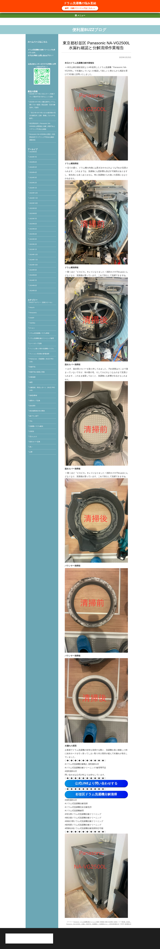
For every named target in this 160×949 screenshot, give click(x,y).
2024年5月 (33, 290)
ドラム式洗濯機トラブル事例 (39, 333)
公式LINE (31, 64)
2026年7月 (33, 157)
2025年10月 (33, 203)
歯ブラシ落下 (34, 416)
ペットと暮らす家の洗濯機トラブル (41, 348)
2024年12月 (33, 254)
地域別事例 (33, 395)
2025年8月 (33, 213)
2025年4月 (33, 234)
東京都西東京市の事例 (37, 411)
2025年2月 (33, 244)
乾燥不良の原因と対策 (37, 372)
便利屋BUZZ (128, 924)
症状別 (115, 922)
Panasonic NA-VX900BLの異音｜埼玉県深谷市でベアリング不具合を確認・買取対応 (42, 137)
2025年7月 (33, 218)
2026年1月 (33, 188)
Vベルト (32, 328)
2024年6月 (33, 285)
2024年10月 (33, 265)
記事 (30, 452)
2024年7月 (33, 280)
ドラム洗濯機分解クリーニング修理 (89, 922)
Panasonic (76, 922)
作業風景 (102, 922)
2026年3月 (33, 177)
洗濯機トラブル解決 (36, 426)
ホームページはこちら (37, 41)
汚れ (30, 421)
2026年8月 (33, 152)
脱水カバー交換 (34, 442)
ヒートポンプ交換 (35, 343)
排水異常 (110, 922)
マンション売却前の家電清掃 (39, 354)
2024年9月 (33, 270)
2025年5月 (33, 229)
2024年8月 (33, 275)
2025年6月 (33, 224)
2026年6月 (33, 162)
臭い (30, 447)
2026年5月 (33, 167)
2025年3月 (33, 239)
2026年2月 (33, 183)
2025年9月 (33, 208)
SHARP (31, 318)
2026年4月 (33, 172)
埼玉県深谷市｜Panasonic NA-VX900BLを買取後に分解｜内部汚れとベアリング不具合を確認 (42, 126)
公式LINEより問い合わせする (96, 783)
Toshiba (32, 323)
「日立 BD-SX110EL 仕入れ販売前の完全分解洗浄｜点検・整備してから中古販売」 (42, 115)
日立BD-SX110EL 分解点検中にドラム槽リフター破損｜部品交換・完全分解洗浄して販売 (42, 104)
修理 (106, 922)
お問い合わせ (43, 55)
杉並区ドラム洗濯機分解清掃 (96, 794)
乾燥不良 (32, 367)
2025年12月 (33, 193)
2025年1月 (33, 249)
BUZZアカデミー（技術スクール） (41, 302)
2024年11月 (33, 260)
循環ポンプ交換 (34, 400)
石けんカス (33, 436)
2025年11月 (33, 198)
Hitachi (32, 307)
